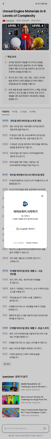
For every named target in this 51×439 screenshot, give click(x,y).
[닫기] (42, 196)
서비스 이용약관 (18, 243)
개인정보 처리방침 (32, 243)
